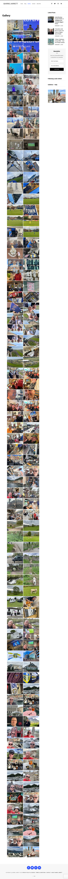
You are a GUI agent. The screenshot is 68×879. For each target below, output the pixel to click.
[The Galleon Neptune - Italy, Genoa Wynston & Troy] (15, 503)
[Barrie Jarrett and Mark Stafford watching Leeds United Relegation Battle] (31, 645)
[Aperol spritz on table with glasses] (31, 710)
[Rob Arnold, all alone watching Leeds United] (31, 384)
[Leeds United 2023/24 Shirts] (31, 275)
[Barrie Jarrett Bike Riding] (15, 754)
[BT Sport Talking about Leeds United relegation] (15, 645)
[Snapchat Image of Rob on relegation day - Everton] (15, 395)
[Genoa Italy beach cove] (15, 460)
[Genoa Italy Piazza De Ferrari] (15, 710)
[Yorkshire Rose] (15, 253)
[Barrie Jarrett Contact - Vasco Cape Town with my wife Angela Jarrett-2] (15, 732)
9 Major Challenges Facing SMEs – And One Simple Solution (60, 41)
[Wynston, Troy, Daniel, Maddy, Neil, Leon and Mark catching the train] (15, 514)
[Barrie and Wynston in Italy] (15, 808)
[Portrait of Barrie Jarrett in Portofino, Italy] (31, 743)
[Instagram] (35, 867)
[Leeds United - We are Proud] (31, 678)
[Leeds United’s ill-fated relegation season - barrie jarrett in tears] (31, 438)
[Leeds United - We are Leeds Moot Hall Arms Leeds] (31, 297)
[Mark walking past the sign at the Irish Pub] (31, 514)
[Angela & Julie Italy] (31, 101)
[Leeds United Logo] (31, 286)
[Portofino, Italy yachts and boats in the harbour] (31, 688)
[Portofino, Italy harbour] (15, 830)
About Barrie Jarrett (56, 872)
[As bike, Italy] (15, 134)
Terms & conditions (41, 872)
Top (34, 876)
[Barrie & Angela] (31, 79)
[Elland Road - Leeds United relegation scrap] (15, 667)
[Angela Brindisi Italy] (15, 123)
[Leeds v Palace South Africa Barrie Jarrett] (31, 634)
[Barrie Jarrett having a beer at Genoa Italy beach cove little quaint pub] (31, 699)
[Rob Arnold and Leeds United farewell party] (15, 449)
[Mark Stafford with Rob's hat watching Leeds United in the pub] (15, 427)
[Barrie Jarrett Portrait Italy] (15, 786)
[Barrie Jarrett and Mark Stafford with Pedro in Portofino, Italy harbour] (31, 471)
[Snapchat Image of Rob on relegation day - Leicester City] (31, 395)
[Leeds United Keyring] (31, 253)
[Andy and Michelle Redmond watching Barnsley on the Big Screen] (15, 438)
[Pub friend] (15, 384)
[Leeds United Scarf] (15, 688)
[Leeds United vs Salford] (15, 144)
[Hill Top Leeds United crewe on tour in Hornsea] (31, 373)
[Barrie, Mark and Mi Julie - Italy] (31, 134)
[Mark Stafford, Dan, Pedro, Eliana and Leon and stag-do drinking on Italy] (31, 449)
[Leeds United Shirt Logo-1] (15, 678)
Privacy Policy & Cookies (29, 872)
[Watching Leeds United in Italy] (31, 144)
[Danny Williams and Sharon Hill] (31, 427)
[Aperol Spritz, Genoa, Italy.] (31, 765)
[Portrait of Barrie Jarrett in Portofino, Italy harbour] (15, 699)
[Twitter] (32, 867)
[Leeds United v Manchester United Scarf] (15, 297)
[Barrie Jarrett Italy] (31, 754)
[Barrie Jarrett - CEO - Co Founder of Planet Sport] (15, 721)
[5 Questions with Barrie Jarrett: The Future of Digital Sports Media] (51, 32)
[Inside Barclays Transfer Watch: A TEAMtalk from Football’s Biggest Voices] (51, 21)
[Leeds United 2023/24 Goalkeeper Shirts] (15, 275)
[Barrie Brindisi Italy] (31, 112)
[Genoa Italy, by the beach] (15, 852)
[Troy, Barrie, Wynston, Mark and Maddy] (15, 493)
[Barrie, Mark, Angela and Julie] (31, 90)
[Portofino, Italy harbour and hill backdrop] (15, 482)
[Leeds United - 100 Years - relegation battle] (31, 667)
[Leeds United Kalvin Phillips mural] (15, 264)
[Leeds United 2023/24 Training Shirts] (31, 264)
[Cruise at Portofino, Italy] (31, 819)
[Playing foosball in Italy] (15, 797)
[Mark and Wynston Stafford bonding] (31, 503)
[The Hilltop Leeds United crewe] (31, 406)
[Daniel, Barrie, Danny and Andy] (15, 406)
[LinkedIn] (39, 867)
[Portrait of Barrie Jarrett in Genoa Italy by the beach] (31, 732)
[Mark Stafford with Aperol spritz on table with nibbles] (31, 852)
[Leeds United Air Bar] (15, 286)
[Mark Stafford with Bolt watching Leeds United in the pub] (31, 416)
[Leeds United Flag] (15, 308)
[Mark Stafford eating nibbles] (15, 471)
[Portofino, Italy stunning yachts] (31, 808)
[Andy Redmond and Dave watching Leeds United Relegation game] (15, 416)
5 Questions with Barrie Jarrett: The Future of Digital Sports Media (59, 31)
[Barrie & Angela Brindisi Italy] (15, 112)
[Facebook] (28, 867)
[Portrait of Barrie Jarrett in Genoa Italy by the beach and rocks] (15, 743)
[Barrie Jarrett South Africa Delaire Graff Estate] (31, 721)
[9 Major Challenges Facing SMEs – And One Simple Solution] (51, 42)
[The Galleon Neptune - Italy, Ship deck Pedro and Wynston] (31, 493)
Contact (48, 872)
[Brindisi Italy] (15, 79)
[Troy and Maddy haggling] (31, 482)
